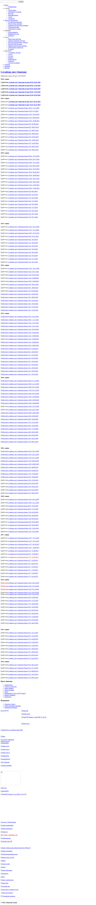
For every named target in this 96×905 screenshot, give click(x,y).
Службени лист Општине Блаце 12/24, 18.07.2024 (23, 182)
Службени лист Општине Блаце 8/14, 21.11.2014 (22, 668)
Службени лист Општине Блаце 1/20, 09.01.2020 (22, 441)
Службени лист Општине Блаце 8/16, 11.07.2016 (22, 600)
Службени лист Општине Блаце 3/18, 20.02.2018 (23, 525)
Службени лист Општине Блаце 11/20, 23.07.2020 (23, 409)
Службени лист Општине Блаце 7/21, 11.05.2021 (22, 355)
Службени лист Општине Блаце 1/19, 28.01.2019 (22, 493)
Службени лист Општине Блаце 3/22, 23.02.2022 (22, 304)
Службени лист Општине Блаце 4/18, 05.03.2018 (23, 522)
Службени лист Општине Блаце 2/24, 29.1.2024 (23, 214)
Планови (11, 61)
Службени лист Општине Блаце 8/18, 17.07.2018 (22, 509)
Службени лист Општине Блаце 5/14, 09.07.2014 (22, 677)
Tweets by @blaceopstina (8, 822)
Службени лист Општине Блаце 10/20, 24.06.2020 (23, 413)
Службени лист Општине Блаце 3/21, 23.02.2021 (22, 368)
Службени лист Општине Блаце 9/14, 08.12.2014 (22, 665)
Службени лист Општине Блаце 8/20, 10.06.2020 (22, 419)
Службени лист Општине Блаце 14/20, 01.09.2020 (23, 400)
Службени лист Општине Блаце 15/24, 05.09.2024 (23, 172)
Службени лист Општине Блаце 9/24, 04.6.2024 (22, 191)
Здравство (11, 18)
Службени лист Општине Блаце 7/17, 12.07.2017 (23, 557)
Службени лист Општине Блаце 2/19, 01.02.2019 (22, 490)
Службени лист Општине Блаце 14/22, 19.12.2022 (23, 268)
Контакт (7, 68)
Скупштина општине (15, 22)
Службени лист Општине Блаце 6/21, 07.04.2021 (22, 358)
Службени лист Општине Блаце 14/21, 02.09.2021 (23, 332)
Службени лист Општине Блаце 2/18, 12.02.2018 (23, 528)
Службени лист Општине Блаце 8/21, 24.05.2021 (22, 352)
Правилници (12, 59)
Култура (10, 13)
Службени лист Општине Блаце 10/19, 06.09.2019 (23, 464)
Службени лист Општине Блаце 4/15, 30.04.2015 (22, 649)
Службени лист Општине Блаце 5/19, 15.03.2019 (22, 480)
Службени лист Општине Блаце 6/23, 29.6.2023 (23, 246)
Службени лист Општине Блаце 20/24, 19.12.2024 (23, 156)
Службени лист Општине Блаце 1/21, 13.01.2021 (22, 374)
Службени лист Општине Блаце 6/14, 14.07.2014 (22, 674)
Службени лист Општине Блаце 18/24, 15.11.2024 (23, 162)
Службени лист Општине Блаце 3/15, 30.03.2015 (22, 652)
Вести (6, 5)
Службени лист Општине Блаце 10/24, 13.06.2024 (23, 188)
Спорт (10, 17)
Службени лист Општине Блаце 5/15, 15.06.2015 (22, 645)
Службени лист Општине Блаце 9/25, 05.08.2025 (23, 124)
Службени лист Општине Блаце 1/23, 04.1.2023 (23, 262)
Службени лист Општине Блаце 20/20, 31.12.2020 (23, 381)
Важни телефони (9, 695)
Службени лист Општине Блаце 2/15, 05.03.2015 (22, 655)
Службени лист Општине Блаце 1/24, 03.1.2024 (23, 217)
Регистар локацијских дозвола (18, 42)
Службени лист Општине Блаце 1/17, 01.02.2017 (22, 576)
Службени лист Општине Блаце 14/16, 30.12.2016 (23, 583)
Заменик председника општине (18, 25)
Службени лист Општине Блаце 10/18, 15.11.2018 (23, 502)
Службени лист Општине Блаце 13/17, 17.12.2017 (23, 538)
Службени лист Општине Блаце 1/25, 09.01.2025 (23, 150)
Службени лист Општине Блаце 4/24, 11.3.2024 (23, 207)
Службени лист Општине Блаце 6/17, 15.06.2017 (22, 560)
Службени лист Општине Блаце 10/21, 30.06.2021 (23, 345)
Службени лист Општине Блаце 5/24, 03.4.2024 (23, 204)
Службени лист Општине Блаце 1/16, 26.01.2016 (22, 623)
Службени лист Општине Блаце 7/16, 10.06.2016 (22, 604)
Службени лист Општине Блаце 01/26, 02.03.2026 (24, 95)
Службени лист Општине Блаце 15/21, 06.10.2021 (23, 329)
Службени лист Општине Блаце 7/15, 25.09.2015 (22, 639)
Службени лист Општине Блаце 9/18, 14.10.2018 (22, 506)
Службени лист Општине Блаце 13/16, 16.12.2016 (23, 586)
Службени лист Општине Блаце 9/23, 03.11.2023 (23, 236)
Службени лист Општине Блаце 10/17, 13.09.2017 (23, 547)
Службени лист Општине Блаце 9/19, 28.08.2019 (22, 467)
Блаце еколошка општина (12, 706)
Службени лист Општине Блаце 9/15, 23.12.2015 (22, 633)
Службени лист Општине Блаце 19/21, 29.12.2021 (23, 316)
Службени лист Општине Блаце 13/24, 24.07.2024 (23, 178)
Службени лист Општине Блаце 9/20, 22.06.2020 (22, 416)
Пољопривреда (13, 32)
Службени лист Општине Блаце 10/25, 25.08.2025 (23, 121)
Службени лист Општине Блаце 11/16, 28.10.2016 (23, 592)
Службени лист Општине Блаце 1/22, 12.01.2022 (22, 310)
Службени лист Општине (14, 72)
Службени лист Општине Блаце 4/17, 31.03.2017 (22, 567)
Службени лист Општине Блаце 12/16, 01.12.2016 (23, 589)
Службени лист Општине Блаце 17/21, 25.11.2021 (23, 323)
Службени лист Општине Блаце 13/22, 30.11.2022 (23, 271)
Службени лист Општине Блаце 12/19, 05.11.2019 (23, 458)
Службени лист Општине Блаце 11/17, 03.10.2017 (23, 544)
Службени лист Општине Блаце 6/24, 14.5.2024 (23, 201)
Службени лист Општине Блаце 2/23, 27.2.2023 (23, 259)
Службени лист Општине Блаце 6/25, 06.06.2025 (23, 133)
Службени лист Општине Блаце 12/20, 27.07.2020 (23, 406)
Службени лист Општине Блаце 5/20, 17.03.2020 (22, 429)
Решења (10, 58)
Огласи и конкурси (10, 686)
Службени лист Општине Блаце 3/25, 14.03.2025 (23, 143)
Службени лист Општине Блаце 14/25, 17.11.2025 (23, 108)
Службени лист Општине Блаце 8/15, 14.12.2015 (22, 636)
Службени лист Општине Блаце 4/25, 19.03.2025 (23, 140)
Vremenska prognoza (8, 896)
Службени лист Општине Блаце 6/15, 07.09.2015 (22, 642)
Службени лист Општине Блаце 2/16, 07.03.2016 (22, 620)
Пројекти (11, 35)
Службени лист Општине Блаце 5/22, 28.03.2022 (22, 297)
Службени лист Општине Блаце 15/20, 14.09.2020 (23, 397)
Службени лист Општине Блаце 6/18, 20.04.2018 (22, 515)
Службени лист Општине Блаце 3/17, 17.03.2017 (22, 570)
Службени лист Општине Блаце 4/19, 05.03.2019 (22, 483)
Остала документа (14, 63)
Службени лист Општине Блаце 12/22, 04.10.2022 (23, 275)
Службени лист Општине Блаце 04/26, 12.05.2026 (24, 85)
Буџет (6, 691)
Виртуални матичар (14, 39)
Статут (10, 54)
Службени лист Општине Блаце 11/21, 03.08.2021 (23, 342)
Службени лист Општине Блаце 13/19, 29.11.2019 (23, 454)
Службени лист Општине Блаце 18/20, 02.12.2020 (23, 387)
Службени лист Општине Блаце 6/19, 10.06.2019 (22, 477)
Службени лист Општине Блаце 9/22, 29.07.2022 (23, 284)
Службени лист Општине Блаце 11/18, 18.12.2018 (23, 499)
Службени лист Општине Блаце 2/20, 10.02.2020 (22, 438)
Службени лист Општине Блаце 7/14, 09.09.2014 (22, 671)
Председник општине (15, 24)
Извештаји (7, 697)
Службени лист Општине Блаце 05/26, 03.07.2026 (24, 82)
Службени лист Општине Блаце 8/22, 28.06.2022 (22, 287)
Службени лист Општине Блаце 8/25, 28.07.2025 (23, 127)
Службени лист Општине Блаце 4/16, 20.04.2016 (22, 613)
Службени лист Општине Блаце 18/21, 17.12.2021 (23, 320)
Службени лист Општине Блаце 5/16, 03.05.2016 (22, 610)
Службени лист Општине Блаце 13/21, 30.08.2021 (23, 336)
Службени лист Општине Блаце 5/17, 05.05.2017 (22, 563)
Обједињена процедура (15, 47)
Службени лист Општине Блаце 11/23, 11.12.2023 (23, 230)
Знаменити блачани (10, 707)
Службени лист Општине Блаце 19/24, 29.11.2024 (23, 159)
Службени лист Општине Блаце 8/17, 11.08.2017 (23, 554)
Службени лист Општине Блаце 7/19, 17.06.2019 (22, 474)
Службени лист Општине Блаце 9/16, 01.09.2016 (22, 597)
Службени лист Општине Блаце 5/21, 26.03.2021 (22, 361)
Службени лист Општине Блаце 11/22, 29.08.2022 (23, 278)
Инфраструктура (13, 34)
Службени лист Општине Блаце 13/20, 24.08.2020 (23, 403)
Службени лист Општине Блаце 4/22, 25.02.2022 (22, 300)
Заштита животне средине (16, 41)
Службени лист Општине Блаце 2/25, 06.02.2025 (23, 146)
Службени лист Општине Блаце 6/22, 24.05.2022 (22, 294)
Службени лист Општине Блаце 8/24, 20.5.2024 (23, 194)
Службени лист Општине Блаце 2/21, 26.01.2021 (22, 371)
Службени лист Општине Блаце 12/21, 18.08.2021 (23, 339)
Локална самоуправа (11, 20)
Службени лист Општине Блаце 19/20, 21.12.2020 (23, 384)
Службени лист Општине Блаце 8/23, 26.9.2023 (22, 239)
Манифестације (13, 15)
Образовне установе (14, 12)
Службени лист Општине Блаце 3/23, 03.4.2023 (23, 255)
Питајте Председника (15, 44)
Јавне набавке (8, 688)
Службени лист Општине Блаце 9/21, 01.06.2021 (22, 348)
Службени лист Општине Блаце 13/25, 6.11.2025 (23, 111)
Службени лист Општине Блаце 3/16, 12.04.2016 (22, 616)
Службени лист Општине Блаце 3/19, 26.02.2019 (22, 486)
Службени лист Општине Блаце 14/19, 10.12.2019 (23, 451)
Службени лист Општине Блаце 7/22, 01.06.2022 (22, 291)
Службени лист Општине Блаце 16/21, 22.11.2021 (23, 326)
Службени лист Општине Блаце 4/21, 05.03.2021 (22, 364)
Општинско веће (13, 27)
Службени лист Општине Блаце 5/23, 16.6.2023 (23, 249)
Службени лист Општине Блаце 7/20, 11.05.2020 (22, 422)
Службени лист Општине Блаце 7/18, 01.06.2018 (22, 512)
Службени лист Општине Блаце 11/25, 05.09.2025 (23, 117)
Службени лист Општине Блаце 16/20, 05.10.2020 (23, 393)
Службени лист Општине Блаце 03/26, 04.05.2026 (24, 89)
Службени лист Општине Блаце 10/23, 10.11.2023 (23, 233)
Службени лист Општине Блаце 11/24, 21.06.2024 (23, 185)
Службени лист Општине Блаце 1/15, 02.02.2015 (22, 658)
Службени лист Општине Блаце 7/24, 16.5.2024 (23, 198)
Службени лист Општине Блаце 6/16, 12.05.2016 (22, 607)
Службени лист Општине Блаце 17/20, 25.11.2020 (23, 390)
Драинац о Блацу (9, 704)
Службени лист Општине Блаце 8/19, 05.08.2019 (22, 470)
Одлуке (10, 56)
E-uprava (11, 49)
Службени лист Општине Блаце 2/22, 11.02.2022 (22, 307)
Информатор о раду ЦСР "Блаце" (15, 693)
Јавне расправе (9, 690)
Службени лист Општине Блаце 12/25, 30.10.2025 (23, 114)
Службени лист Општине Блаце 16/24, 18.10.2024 (23, 169)
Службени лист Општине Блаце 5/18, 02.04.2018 (22, 519)
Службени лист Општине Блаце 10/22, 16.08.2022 (23, 281)
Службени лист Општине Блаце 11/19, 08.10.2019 (23, 461)
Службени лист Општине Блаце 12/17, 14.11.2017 (23, 541)
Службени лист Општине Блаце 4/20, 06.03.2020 (22, 432)
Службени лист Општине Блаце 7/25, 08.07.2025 (23, 130)
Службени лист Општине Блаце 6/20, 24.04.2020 (22, 425)
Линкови (7, 66)
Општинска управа (14, 29)
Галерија (7, 64)
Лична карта (12, 10)
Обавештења (12, 7)
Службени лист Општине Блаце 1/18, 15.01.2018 (23, 531)
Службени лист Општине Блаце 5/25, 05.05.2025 (23, 137)
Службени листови (14, 52)
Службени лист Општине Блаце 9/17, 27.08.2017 (23, 551)
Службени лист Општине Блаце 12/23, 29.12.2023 (23, 227)
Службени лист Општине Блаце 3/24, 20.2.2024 (23, 210)
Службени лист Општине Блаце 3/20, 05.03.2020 (22, 435)
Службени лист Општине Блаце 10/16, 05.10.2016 (23, 594)
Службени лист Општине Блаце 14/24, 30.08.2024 (23, 175)
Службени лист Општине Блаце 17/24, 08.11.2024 (23, 166)
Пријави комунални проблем (17, 46)
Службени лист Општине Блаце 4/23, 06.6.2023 (23, 252)
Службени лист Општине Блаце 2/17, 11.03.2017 (22, 573)
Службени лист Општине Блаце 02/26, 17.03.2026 (24, 92)
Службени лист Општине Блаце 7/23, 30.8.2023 (23, 243)
